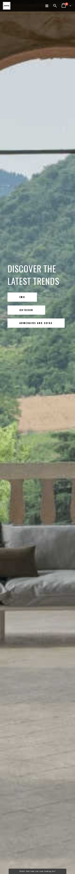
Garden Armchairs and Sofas (37, 324)
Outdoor (26, 310)
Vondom (25, 297)
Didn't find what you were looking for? (37, 871)
